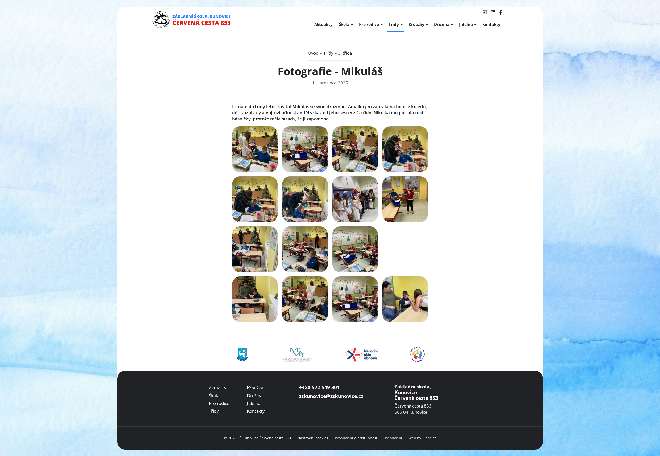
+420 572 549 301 (319, 387)
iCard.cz (429, 438)
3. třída (345, 53)
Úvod (313, 53)
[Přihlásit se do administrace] (655, 451)
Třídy (328, 53)
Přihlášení (393, 438)
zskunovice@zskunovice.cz (331, 396)
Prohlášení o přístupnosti (356, 438)
